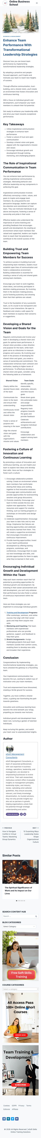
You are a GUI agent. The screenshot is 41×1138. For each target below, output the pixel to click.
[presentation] (20, 872)
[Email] (24, 814)
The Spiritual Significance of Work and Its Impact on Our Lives (18, 890)
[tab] (16, 900)
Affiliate (15, 1109)
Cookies (6, 1106)
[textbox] (20, 989)
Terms (28, 1106)
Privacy (21, 1106)
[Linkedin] (4, 1118)
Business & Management (12, 36)
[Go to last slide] (5, 879)
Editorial (6, 1109)
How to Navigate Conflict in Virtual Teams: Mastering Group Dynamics (9, 833)
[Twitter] (12, 1118)
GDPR (14, 1106)
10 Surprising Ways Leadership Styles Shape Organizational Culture (31, 835)
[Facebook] (17, 1118)
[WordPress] (8, 1118)
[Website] (21, 814)
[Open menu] (37, 3)
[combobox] (20, 989)
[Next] (35, 879)
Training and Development (18, 613)
